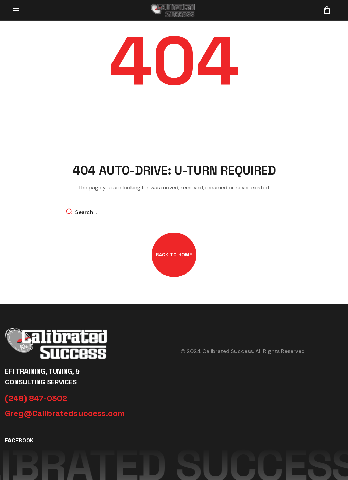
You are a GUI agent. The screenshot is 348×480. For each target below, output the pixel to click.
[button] (326, 10)
